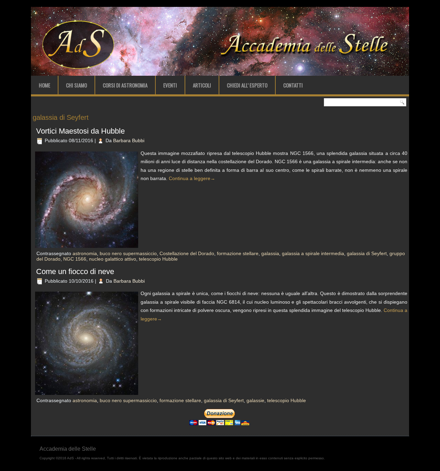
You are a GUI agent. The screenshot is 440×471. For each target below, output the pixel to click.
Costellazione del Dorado (187, 253)
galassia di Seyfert (367, 253)
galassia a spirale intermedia (313, 253)
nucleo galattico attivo (112, 259)
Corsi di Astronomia (125, 85)
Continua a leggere (192, 178)
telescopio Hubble (158, 259)
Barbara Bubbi (128, 140)
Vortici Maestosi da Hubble (80, 131)
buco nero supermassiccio (128, 253)
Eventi (170, 85)
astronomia (85, 253)
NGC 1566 (74, 259)
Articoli (202, 85)
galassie (255, 400)
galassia (270, 253)
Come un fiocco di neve (75, 271)
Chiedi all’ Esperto (247, 85)
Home (44, 85)
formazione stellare (237, 253)
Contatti (293, 85)
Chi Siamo (76, 85)
